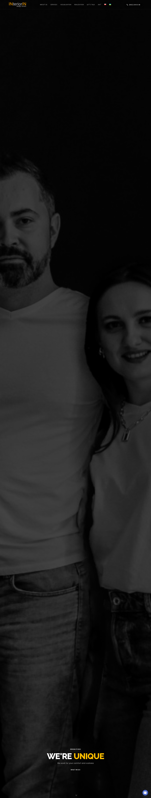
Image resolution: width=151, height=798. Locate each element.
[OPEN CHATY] (145, 792)
